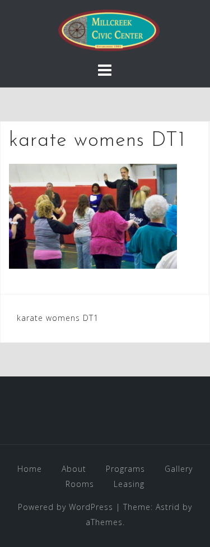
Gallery (179, 468)
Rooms (80, 484)
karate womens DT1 (58, 317)
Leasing (129, 484)
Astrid (168, 507)
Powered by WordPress (65, 507)
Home (29, 468)
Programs (125, 468)
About (74, 468)
